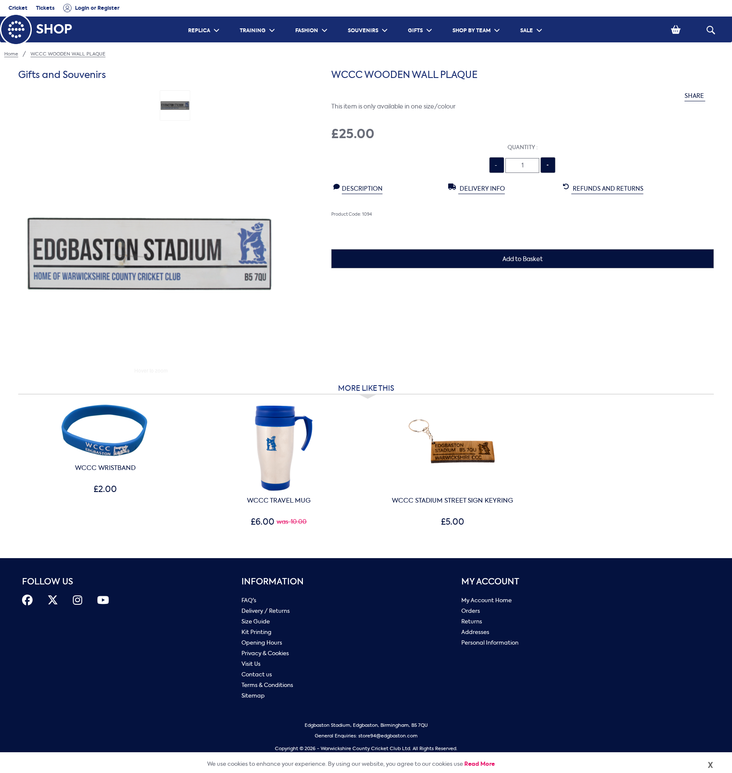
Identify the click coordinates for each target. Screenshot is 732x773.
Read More (479, 764)
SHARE (695, 96)
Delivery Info (481, 189)
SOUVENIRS (369, 19)
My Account (490, 581)
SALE (532, 19)
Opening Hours (261, 642)
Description (362, 189)
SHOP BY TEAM (477, 19)
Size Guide (255, 621)
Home (11, 54)
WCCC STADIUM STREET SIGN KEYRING (452, 500)
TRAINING (258, 19)
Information (272, 581)
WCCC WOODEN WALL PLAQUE (67, 54)
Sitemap (253, 695)
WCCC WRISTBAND (105, 468)
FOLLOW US (47, 581)
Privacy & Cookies (265, 653)
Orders (470, 611)
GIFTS (421, 19)
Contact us (256, 674)
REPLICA (205, 19)
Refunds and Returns (607, 189)
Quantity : (522, 147)
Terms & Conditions (267, 685)
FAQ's (248, 600)
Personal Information (489, 642)
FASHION (312, 19)
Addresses (475, 632)
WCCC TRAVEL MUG (279, 500)
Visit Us (251, 663)
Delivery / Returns (265, 611)
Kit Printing (256, 632)
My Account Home (486, 600)
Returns (471, 621)
